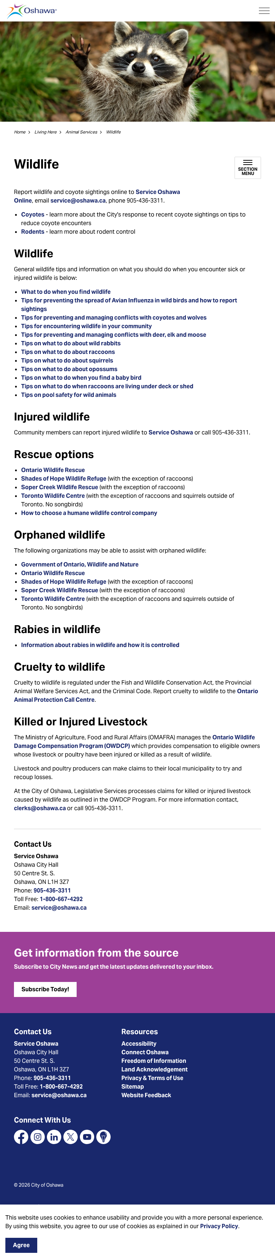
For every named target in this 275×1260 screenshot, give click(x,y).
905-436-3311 (52, 890)
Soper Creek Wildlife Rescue (59, 487)
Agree (21, 1245)
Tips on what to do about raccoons (68, 352)
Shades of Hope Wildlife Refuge (63, 478)
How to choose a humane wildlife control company (89, 513)
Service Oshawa (171, 432)
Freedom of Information (153, 1061)
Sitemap (132, 1086)
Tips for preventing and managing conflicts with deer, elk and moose (113, 335)
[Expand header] (264, 10)
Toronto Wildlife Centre (53, 496)
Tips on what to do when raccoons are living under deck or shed (107, 386)
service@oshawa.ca (78, 200)
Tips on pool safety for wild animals (68, 395)
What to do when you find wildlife (66, 292)
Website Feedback (146, 1095)
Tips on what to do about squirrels (67, 360)
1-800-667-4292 (61, 899)
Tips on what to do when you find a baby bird (81, 377)
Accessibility (138, 1043)
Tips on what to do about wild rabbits (71, 343)
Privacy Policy (219, 1226)
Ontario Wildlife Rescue (53, 470)
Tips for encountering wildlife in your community (86, 326)
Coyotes (32, 214)
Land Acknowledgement (154, 1069)
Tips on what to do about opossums (69, 369)
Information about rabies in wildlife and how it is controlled (100, 645)
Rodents (32, 231)
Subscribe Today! (45, 989)
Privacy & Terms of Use (152, 1078)
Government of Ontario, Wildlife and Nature (80, 564)
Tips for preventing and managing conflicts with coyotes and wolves (114, 317)
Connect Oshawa (145, 1052)
